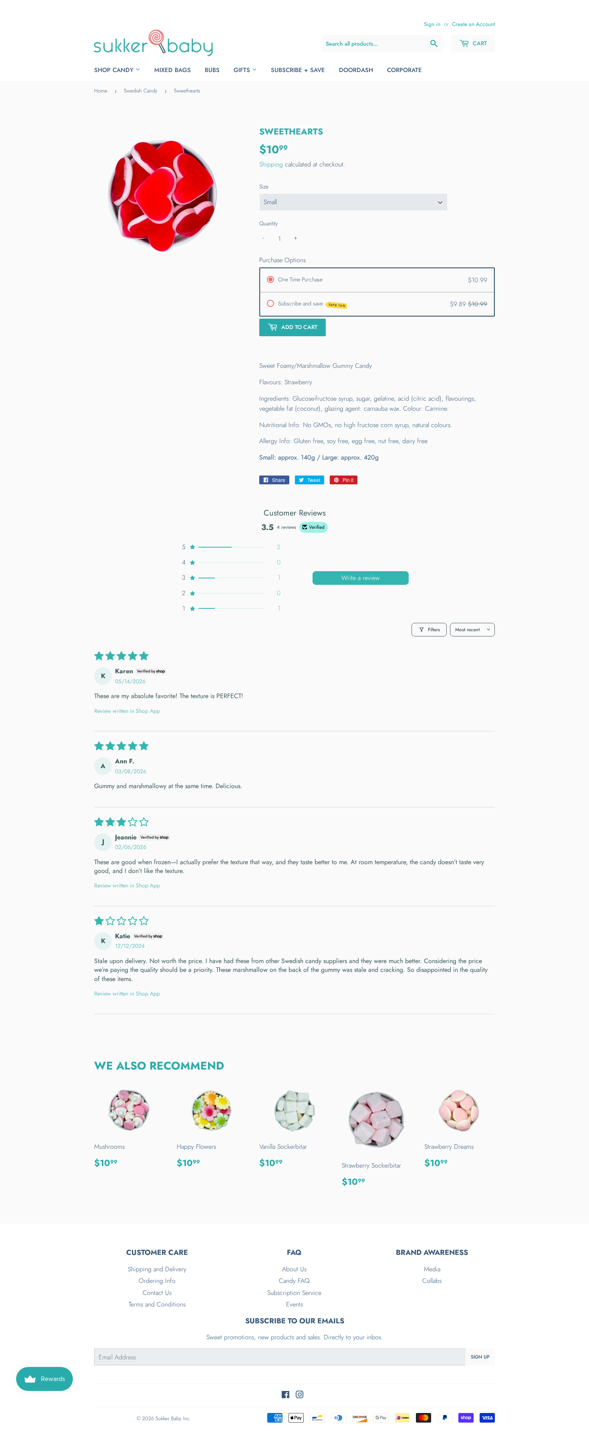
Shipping (271, 164)
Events (294, 1304)
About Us (294, 1269)
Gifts (243, 70)
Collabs (432, 1280)
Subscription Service (294, 1292)
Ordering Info (157, 1280)
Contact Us (157, 1292)
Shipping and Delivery (157, 1269)
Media (432, 1269)
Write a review (360, 577)
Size (263, 187)
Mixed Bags (172, 70)
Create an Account (473, 24)
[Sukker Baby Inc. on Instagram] (300, 1395)
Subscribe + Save (298, 70)
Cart (479, 43)
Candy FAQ (294, 1280)
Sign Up (480, 1357)
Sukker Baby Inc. (173, 1418)
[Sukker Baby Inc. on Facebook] (285, 1395)
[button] (230, 547)
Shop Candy (114, 70)
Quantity (268, 223)
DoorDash (356, 70)
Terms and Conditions (157, 1304)
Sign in (432, 24)
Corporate (404, 70)
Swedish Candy (140, 90)
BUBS (212, 70)
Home (100, 90)
